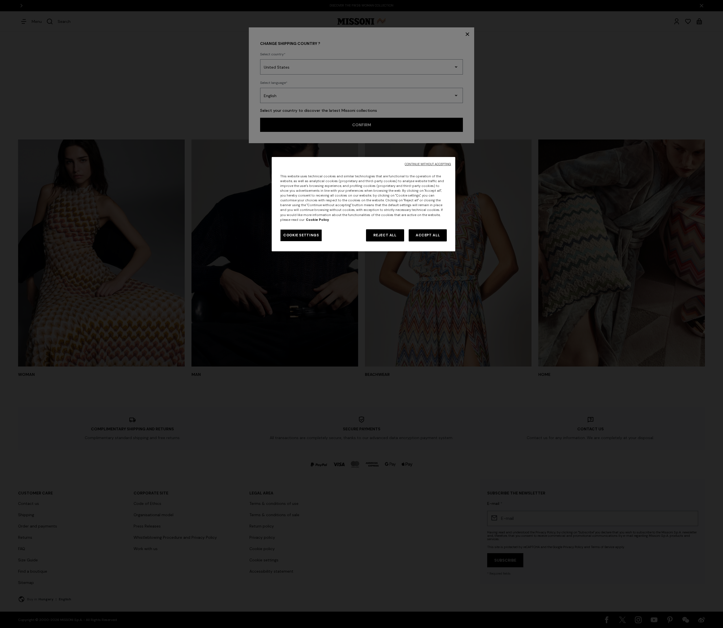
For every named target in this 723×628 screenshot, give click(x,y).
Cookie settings (301, 235)
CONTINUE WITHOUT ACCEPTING (428, 164)
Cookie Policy (317, 220)
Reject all (384, 235)
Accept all (428, 235)
